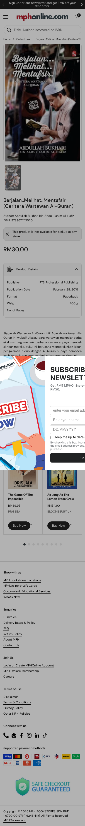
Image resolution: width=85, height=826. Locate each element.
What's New (11, 597)
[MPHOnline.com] (42, 17)
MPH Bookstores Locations (22, 580)
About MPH (11, 639)
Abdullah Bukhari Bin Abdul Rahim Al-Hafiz (44, 216)
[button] (77, 17)
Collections (23, 39)
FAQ (6, 628)
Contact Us (11, 645)
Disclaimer (10, 697)
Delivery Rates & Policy (19, 623)
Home (6, 39)
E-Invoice (10, 617)
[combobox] (42, 29)
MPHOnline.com (14, 820)
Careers (8, 676)
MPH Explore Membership (21, 671)
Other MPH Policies (16, 714)
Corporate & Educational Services (27, 591)
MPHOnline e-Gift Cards (20, 586)
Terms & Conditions (17, 702)
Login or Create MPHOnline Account (28, 665)
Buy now (19, 525)
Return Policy (12, 634)
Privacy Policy (13, 708)
